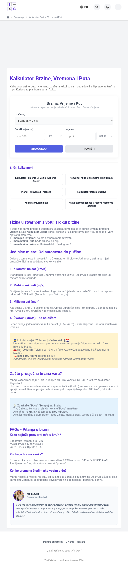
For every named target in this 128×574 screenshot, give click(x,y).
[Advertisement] (64, 44)
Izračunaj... (21, 114)
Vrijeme (70, 129)
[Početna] (8, 17)
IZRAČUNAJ (39, 148)
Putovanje (19, 17)
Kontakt (80, 541)
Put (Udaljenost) (24, 129)
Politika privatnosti (53, 541)
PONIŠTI (89, 148)
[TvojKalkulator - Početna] (11, 7)
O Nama (70, 541)
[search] (97, 7)
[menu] (118, 7)
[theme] (107, 7)
